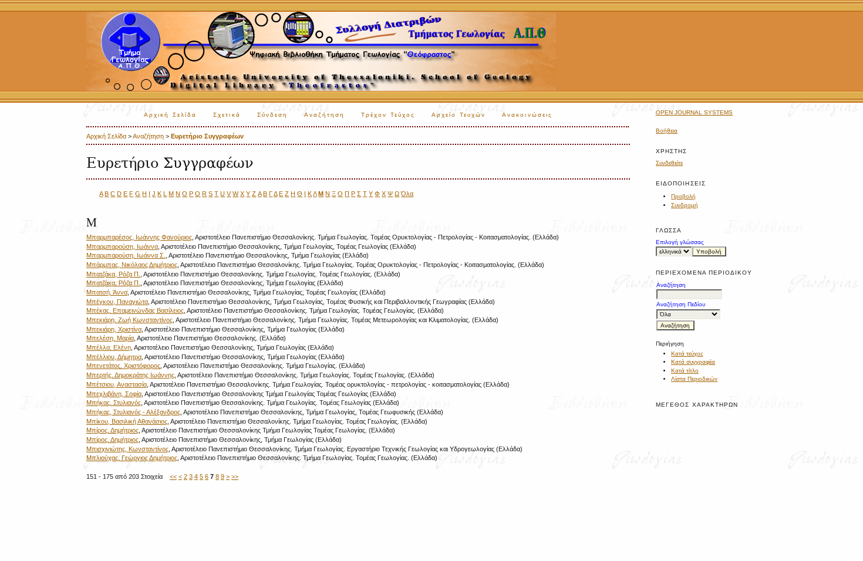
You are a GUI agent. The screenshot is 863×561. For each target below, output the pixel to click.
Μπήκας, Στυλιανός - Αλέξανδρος (133, 411)
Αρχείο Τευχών (459, 114)
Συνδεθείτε (669, 163)
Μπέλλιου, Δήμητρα (113, 356)
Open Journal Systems (694, 112)
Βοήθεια (666, 130)
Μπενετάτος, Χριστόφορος (123, 365)
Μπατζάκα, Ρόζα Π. (113, 274)
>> (234, 476)
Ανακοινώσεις (527, 114)
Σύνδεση (272, 114)
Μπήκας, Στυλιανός (113, 402)
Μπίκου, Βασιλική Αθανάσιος (126, 421)
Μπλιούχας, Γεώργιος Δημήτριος (131, 457)
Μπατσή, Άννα (106, 292)
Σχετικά (227, 114)
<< (173, 476)
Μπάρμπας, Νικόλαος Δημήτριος (131, 264)
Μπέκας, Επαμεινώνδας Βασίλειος (135, 310)
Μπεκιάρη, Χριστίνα (113, 329)
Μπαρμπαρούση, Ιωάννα (122, 246)
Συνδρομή (684, 205)
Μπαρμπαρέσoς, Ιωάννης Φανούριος (139, 237)
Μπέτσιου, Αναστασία (116, 384)
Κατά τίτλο (685, 370)
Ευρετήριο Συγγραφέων (207, 136)
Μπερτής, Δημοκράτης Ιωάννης (130, 374)
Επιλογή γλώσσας (680, 242)
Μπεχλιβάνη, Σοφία (113, 393)
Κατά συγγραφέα (693, 362)
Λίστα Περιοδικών (694, 379)
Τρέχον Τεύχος (388, 114)
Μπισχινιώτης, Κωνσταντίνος (127, 448)
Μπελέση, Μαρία (110, 338)
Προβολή (683, 196)
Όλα (407, 193)
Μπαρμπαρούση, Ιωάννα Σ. (126, 255)
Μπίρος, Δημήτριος (112, 430)
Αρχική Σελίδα (170, 114)
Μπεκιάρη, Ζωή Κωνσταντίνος (129, 319)
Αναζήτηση (324, 114)
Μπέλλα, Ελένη (108, 347)
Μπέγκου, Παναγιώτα (117, 301)
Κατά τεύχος (687, 353)
